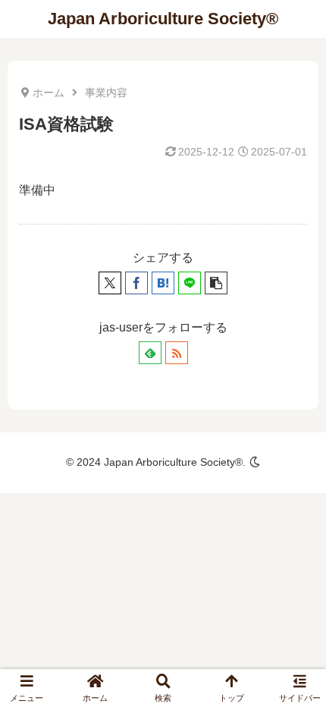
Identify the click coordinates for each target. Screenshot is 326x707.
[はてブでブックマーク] (163, 283)
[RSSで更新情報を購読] (176, 352)
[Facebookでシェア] (136, 283)
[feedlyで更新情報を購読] (150, 352)
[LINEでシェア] (189, 283)
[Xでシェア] (110, 283)
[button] (216, 283)
